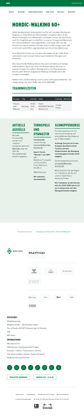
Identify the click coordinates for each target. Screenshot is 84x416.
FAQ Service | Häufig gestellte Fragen (23, 347)
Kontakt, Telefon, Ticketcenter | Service (24, 350)
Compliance (30, 394)
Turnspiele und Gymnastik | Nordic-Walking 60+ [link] (53, 232)
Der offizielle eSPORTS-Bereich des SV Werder (27, 328)
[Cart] (61, 3)
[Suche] (55, 3)
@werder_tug (18, 148)
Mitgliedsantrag (13, 321)
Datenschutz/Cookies (46, 394)
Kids (8, 331)
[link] (77, 3)
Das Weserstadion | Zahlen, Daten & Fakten (26, 354)
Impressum (20, 394)
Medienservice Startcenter (18, 357)
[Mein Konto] (67, 3)
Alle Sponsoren (13, 343)
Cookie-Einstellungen (23, 399)
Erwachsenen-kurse (25, 232)
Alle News (11, 335)
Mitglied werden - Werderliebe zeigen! (22, 324)
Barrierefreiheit (62, 394)
